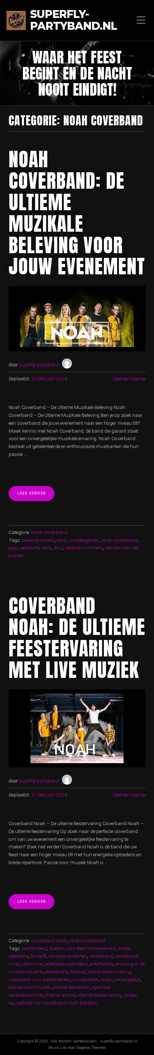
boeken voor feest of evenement (82, 948)
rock (47, 547)
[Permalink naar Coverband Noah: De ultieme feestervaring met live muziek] (77, 728)
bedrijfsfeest (34, 948)
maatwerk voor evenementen (40, 979)
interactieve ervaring (109, 971)
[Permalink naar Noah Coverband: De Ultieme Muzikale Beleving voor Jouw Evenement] (77, 318)
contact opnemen (67, 956)
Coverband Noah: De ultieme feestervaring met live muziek (77, 638)
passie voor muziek (29, 987)
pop (13, 547)
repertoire (29, 547)
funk (62, 540)
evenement (56, 971)
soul (58, 547)
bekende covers (38, 540)
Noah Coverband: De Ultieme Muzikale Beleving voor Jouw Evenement (77, 212)
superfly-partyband (39, 364)
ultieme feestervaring (99, 995)
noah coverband (49, 532)
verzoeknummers (84, 547)
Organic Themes (91, 1047)
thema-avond (60, 995)
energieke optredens (66, 964)
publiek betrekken (71, 987)
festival (77, 971)
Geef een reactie (129, 378)
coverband (101, 956)
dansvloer (32, 964)
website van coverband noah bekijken (56, 1003)
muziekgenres (84, 540)
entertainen (102, 964)
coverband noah (49, 940)
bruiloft (38, 956)
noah (106, 979)
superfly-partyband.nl (73, 20)
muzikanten (85, 979)
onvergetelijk (127, 979)
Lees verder (35, 496)
